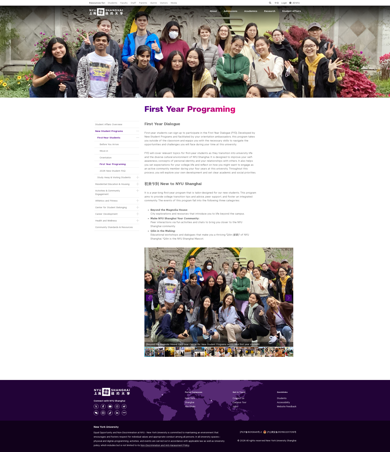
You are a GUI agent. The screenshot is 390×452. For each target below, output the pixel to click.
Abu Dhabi (190, 406)
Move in (104, 150)
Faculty (124, 3)
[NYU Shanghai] (112, 392)
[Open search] (270, 3)
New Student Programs (109, 131)
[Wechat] (96, 412)
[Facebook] (103, 406)
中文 (277, 3)
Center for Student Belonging (111, 207)
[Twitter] (96, 406)
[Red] (124, 412)
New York (190, 398)
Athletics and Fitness (106, 200)
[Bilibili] (103, 412)
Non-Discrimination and (165, 445)
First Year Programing (113, 164)
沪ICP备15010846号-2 (251, 432)
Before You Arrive (109, 144)
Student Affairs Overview (108, 124)
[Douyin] (110, 412)
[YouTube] (110, 406)
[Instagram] (117, 406)
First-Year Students (108, 137)
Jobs (235, 406)
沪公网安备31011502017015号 (281, 432)
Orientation (106, 157)
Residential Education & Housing (112, 184)
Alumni (153, 3)
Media (174, 3)
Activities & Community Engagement (108, 192)
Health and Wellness (106, 220)
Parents (143, 3)
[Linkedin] (117, 412)
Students (112, 3)
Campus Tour (239, 402)
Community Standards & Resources (114, 227)
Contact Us (238, 398)
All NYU (296, 3)
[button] (149, 298)
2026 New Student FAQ (113, 170)
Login (284, 3)
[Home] (106, 12)
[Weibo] (124, 406)
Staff (133, 3)
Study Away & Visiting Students (114, 177)
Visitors (164, 3)
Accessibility (283, 402)
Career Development (106, 213)
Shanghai (189, 402)
